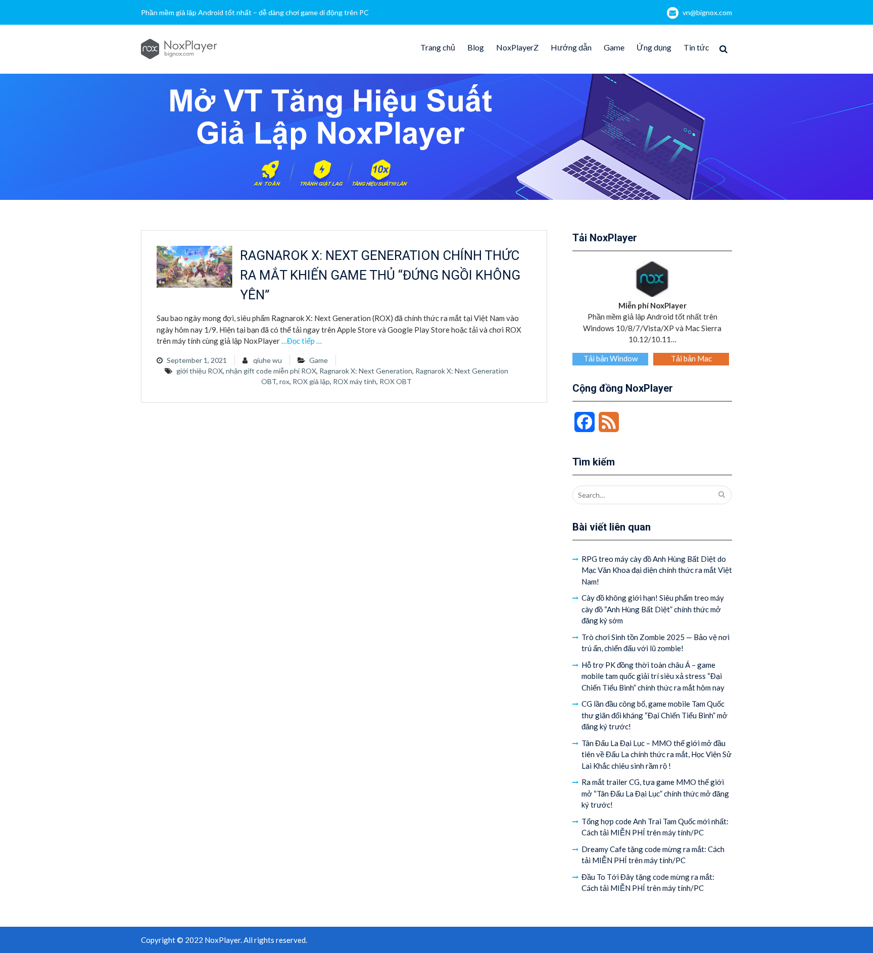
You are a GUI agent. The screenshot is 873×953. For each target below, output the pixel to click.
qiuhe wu (267, 360)
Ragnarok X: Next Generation (365, 370)
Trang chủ (437, 47)
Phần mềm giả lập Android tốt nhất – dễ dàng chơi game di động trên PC (255, 12)
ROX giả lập (311, 381)
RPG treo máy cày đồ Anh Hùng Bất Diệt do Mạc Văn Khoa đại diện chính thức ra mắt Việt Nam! (656, 570)
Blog (475, 47)
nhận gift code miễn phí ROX (271, 370)
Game (614, 47)
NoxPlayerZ (517, 47)
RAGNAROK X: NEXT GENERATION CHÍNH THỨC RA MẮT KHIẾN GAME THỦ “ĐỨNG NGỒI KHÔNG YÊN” (380, 275)
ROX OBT (395, 381)
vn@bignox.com (707, 12)
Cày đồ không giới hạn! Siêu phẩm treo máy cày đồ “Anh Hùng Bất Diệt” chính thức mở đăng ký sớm (652, 609)
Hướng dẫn (571, 47)
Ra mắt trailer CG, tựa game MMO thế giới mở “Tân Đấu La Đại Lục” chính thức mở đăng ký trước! (655, 793)
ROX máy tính (354, 381)
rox (284, 381)
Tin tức (696, 47)
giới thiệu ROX (199, 370)
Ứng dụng (654, 47)
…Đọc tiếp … (301, 340)
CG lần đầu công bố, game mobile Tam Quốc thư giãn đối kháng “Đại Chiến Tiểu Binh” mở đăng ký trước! (654, 715)
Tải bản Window (611, 358)
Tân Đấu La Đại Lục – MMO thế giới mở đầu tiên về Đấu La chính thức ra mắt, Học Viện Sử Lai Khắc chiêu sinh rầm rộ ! (656, 754)
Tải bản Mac (691, 358)
